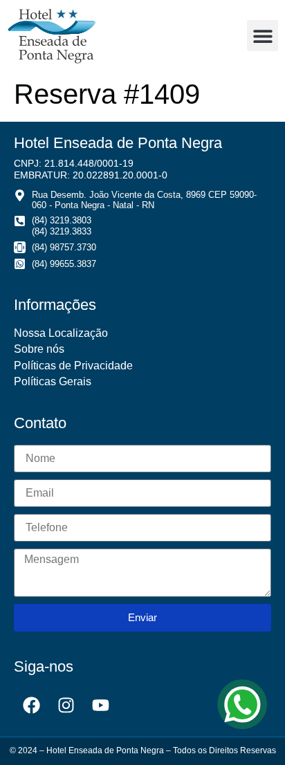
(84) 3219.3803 (61, 220)
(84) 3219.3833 (61, 231)
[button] (262, 35)
